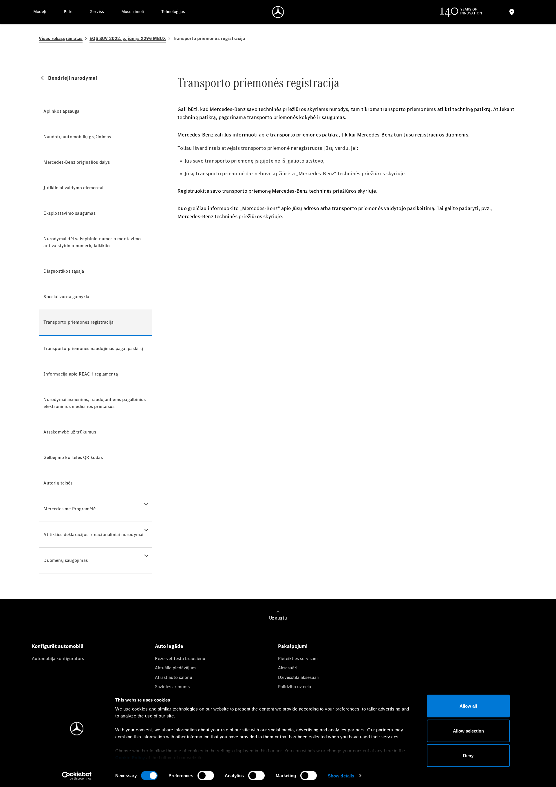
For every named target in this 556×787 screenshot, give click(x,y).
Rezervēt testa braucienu (180, 658)
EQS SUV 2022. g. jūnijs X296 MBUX (127, 38)
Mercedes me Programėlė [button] (69, 509)
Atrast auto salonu (173, 677)
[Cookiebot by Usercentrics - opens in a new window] (77, 775)
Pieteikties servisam (298, 658)
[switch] (205, 775)
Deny (468, 755)
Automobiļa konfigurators (58, 658)
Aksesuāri (287, 668)
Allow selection (468, 730)
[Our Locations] (511, 12)
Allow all (468, 706)
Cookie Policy (130, 757)
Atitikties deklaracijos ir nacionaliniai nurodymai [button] (93, 534)
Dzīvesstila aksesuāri (298, 677)
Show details (341, 775)
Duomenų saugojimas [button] (65, 560)
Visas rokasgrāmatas (61, 38)
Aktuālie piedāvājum (175, 668)
